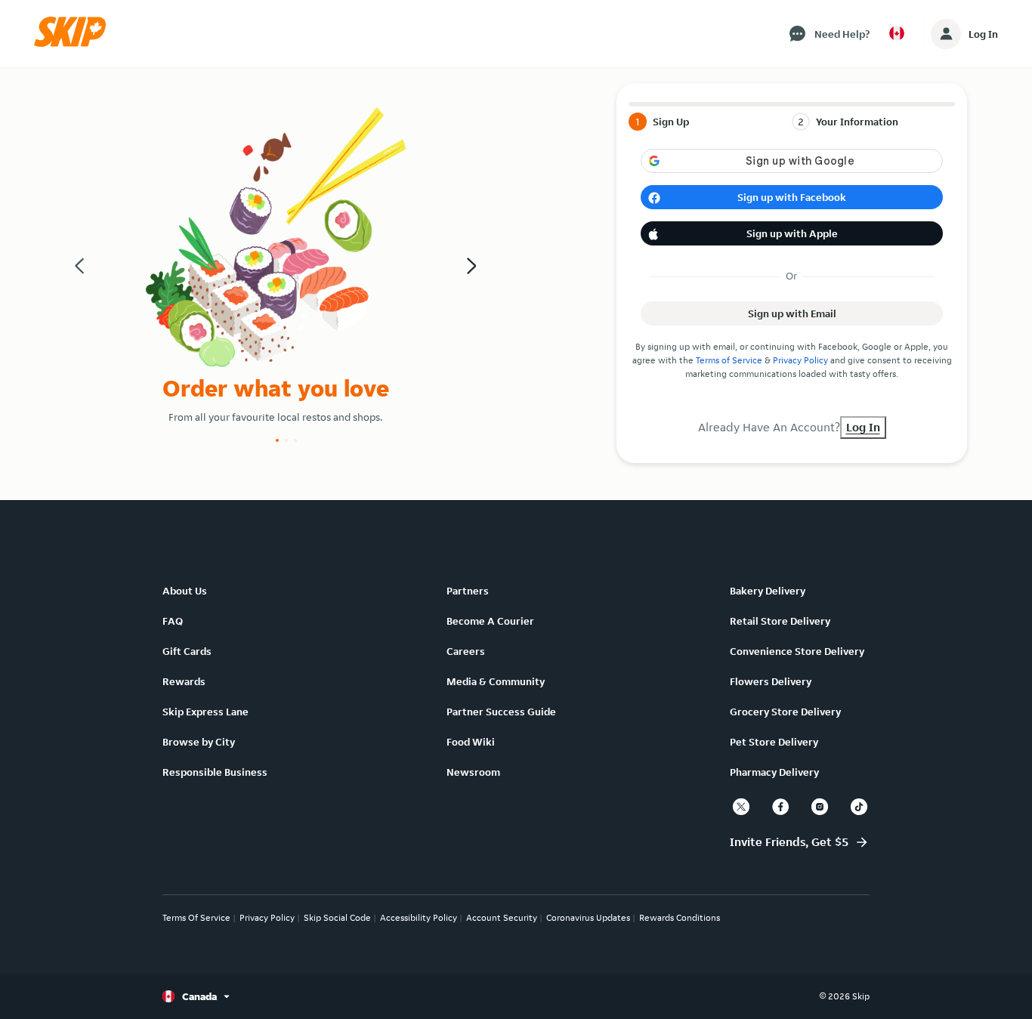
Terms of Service (729, 360)
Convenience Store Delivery (797, 651)
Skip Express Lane (205, 711)
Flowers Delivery (770, 681)
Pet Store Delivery (774, 742)
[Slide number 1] (277, 440)
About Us (184, 591)
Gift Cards (187, 651)
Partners (467, 591)
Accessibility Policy (418, 917)
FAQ (172, 621)
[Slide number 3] (295, 440)
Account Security (501, 917)
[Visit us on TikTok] (859, 807)
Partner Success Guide (501, 711)
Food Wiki (470, 742)
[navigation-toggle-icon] (946, 34)
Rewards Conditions (679, 917)
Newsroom (473, 772)
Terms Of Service (196, 917)
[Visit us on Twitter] (741, 807)
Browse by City (198, 742)
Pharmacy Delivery (774, 772)
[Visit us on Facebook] (780, 807)
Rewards (183, 681)
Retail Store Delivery (780, 621)
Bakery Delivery (767, 591)
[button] (75, 43)
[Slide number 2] (286, 440)
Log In (983, 34)
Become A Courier (490, 621)
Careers (465, 651)
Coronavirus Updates (588, 917)
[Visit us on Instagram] (820, 807)
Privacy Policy (800, 360)
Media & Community (495, 681)
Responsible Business (214, 772)
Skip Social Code (337, 917)
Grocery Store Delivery (785, 711)
